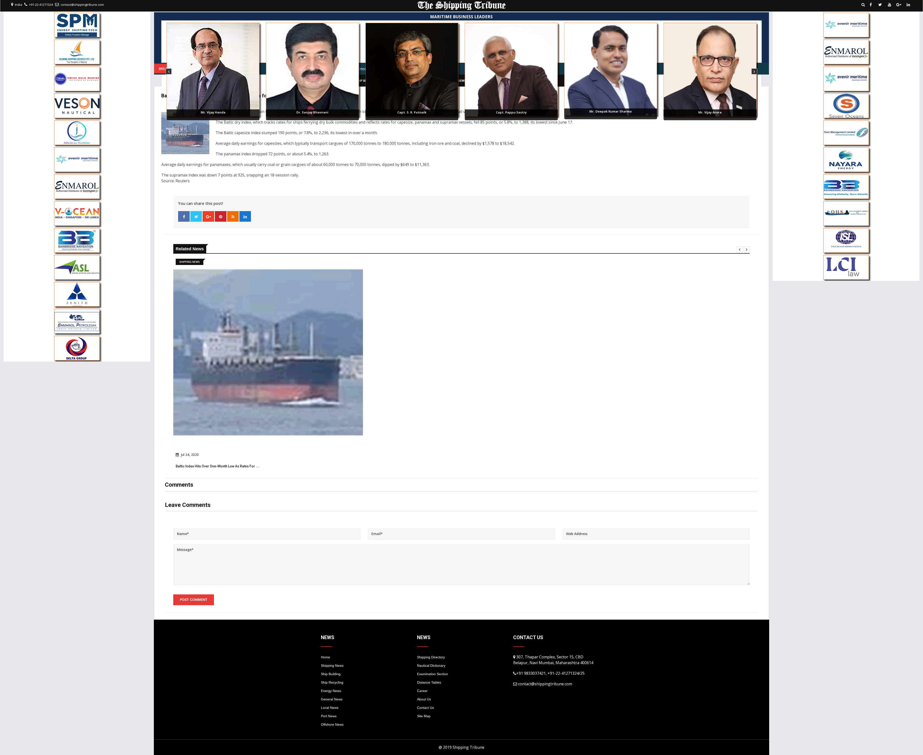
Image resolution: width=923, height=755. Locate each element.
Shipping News (332, 665)
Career (422, 691)
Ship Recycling (332, 682)
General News (332, 699)
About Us (424, 699)
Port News (329, 716)
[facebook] (870, 4)
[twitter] (880, 4)
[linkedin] (908, 4)
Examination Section (432, 674)
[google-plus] (899, 4)
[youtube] (889, 4)
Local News (329, 708)
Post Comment (193, 600)
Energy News (331, 691)
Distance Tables (429, 682)
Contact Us (425, 708)
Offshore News (332, 724)
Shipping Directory (431, 657)
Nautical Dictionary (431, 665)
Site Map (423, 716)
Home (325, 657)
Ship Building (331, 674)
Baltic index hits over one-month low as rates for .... (218, 466)
